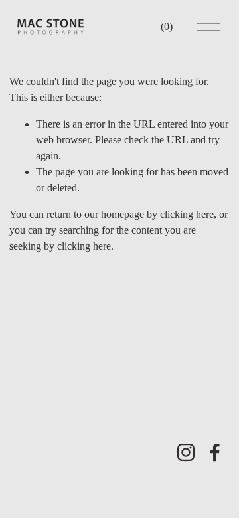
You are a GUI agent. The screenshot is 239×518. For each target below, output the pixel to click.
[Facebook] (215, 452)
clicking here (187, 214)
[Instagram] (186, 452)
